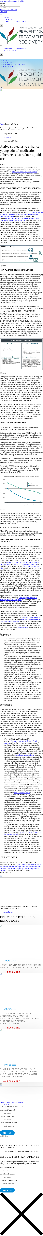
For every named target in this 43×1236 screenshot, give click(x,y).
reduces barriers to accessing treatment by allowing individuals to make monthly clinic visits (21, 214)
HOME (7, 17)
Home (2, 124)
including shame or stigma (24, 755)
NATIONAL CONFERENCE (15, 48)
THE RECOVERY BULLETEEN (16, 21)
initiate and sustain (18, 172)
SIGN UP (7, 1133)
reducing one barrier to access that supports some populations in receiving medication (19, 219)
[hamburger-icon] (1, 14)
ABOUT (3, 1138)
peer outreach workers (22, 793)
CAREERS (4, 1144)
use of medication (31, 172)
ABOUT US (8, 19)
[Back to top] (1, 1083)
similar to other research (31, 617)
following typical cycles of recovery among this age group (18, 599)
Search (2, 3)
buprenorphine (23, 627)
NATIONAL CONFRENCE (10, 1141)
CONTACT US (10, 50)
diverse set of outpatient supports (25, 564)
